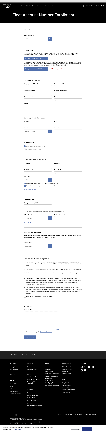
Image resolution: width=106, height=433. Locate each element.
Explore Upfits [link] (13, 383)
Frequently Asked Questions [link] (31, 382)
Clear (57, 329)
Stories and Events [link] (32, 369)
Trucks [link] (11, 386)
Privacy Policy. (17, 429)
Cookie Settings (75, 429)
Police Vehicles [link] (14, 391)
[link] (7, 5)
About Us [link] (12, 374)
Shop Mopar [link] (50, 383)
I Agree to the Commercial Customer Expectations (39, 296)
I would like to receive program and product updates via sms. (42, 183)
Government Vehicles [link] (15, 393)
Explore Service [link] (49, 367)
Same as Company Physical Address (35, 146)
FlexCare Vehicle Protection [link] (34, 405)
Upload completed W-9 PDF (35, 69)
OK (87, 429)
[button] (19, 5)
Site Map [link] (34, 355)
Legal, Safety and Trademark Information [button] (68, 388)
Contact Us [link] (25, 355)
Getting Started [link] (14, 367)
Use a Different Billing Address (34, 149)
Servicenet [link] (30, 403)
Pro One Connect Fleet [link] (33, 395)
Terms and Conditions (46, 332)
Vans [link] (11, 388)
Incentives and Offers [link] (33, 377)
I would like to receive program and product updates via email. (42, 186)
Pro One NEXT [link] (31, 398)
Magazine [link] (29, 372)
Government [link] (13, 372)
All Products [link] (30, 393)
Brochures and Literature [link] (33, 379)
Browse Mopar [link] (49, 379)
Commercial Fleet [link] (14, 369)
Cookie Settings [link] (66, 373)
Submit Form (29, 337)
